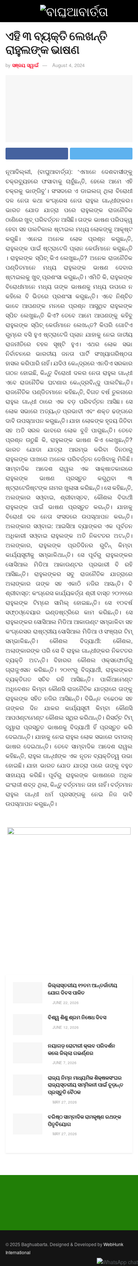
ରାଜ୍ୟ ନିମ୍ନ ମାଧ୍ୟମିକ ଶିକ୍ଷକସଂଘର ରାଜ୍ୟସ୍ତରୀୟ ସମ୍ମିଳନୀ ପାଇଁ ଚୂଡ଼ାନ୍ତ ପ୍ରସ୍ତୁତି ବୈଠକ (85, 1085)
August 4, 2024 (68, 65)
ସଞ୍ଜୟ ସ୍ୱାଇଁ (25, 65)
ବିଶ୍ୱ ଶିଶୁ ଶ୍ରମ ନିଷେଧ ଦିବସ (77, 1017)
